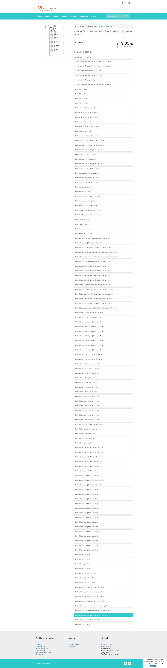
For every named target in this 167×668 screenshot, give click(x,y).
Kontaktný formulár (107, 644)
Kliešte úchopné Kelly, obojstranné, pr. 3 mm (88, 354)
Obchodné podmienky (42, 648)
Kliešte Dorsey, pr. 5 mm (82, 219)
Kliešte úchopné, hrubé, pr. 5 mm (85, 443)
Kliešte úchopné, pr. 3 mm (82, 555)
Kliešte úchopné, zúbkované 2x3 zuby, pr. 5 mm (89, 587)
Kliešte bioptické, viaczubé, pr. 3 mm (86, 201)
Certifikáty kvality (74, 644)
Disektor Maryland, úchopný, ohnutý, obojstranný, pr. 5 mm (93, 85)
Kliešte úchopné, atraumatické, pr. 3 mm (87, 396)
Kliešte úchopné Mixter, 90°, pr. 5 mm (86, 392)
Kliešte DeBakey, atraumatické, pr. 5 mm (87, 215)
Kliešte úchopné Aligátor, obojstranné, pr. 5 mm (89, 322)
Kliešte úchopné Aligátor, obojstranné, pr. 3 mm (89, 313)
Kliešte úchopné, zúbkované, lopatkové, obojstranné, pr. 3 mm (94, 289)
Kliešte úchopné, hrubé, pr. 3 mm (85, 434)
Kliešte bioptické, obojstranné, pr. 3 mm (87, 173)
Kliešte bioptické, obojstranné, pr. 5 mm (87, 182)
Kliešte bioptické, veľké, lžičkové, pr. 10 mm (88, 196)
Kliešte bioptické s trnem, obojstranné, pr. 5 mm (89, 150)
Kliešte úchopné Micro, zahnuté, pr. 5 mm (87, 373)
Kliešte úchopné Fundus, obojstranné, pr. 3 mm (89, 340)
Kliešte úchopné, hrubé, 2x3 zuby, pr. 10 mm (88, 424)
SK (123, 3)
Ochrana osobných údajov (44, 652)
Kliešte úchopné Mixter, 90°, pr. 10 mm (86, 387)
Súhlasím (152, 666)
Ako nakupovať (40, 646)
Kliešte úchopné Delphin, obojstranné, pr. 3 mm (89, 327)
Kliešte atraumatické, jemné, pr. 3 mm (86, 108)
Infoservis (39, 644)
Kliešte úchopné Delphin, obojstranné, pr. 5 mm (89, 336)
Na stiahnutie (40, 654)
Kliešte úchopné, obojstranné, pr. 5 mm (86, 475)
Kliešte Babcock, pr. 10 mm (83, 131)
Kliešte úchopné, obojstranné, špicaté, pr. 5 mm (89, 485)
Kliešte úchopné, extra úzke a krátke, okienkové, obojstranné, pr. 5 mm (96, 308)
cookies (146, 664)
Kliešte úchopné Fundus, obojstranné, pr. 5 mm (89, 350)
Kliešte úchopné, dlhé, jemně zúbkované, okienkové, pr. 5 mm (93, 247)
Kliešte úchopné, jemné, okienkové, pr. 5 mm (88, 471)
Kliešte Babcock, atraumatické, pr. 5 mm (87, 136)
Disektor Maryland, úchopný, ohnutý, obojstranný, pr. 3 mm (93, 61)
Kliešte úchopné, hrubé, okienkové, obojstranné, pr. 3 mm (92, 238)
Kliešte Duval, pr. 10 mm (82, 224)
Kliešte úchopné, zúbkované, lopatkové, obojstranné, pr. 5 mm (94, 299)
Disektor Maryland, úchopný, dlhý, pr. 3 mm (88, 71)
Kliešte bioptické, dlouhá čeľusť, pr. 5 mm (87, 168)
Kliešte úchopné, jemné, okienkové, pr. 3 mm (88, 461)
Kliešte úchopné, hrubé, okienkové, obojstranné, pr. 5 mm (92, 610)
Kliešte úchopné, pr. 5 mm (82, 568)
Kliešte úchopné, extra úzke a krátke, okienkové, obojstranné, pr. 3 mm (96, 252)
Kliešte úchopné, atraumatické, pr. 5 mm (87, 415)
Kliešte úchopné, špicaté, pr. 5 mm (85, 582)
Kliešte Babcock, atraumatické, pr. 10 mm (87, 126)
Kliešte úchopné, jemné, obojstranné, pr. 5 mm (89, 457)
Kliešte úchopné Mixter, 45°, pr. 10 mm (86, 378)
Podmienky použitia (42, 650)
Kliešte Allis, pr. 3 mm (81, 94)
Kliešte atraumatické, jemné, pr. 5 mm (86, 117)
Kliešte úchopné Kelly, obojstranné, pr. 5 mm (88, 364)
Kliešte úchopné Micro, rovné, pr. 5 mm (86, 368)
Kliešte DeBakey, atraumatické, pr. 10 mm (87, 210)
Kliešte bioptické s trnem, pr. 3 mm (85, 154)
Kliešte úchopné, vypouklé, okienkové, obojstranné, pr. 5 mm (93, 285)
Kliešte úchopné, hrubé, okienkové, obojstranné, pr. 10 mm (93, 261)
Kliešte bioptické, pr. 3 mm (83, 187)
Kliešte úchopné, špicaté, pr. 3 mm (85, 573)
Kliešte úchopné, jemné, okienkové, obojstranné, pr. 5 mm (92, 271)
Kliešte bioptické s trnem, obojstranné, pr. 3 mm (89, 145)
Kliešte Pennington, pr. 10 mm (84, 229)
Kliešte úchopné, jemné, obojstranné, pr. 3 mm (89, 448)
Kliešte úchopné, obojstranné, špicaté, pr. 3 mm (89, 243)
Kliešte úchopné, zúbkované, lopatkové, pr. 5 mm (90, 601)
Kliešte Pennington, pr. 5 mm (83, 233)
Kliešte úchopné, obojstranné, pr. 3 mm (86, 489)
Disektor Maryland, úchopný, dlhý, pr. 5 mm (88, 80)
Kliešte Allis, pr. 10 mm (81, 89)
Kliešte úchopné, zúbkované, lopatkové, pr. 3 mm (90, 592)
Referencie (72, 646)
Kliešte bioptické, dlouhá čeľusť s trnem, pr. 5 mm (89, 140)
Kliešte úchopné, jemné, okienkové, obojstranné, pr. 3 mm (92, 266)
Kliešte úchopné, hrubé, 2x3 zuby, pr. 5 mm (88, 429)
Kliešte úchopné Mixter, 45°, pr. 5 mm (86, 382)
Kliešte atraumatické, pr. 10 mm (84, 122)
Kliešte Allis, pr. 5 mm (81, 103)
